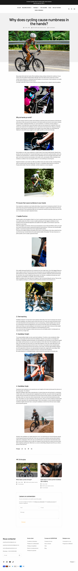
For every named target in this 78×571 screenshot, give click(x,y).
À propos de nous (48, 541)
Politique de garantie (31, 550)
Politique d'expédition (32, 545)
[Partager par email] (31, 449)
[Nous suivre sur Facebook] (4, 562)
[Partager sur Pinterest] (28, 449)
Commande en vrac (67, 541)
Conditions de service (51, 501)
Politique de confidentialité (39, 501)
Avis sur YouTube (57, 7)
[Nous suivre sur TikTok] (13, 562)
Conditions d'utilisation (32, 541)
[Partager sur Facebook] (22, 449)
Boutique (36, 7)
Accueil (19, 7)
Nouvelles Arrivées (26, 7)
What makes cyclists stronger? (24, 479)
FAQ (45, 545)
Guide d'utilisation (39, 10)
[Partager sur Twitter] (25, 449)
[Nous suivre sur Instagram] (7, 562)
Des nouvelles (44, 7)
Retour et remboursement (32, 548)
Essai (50, 7)
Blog (46, 548)
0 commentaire (52, 27)
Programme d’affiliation (68, 543)
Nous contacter (48, 543)
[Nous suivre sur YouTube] (10, 562)
